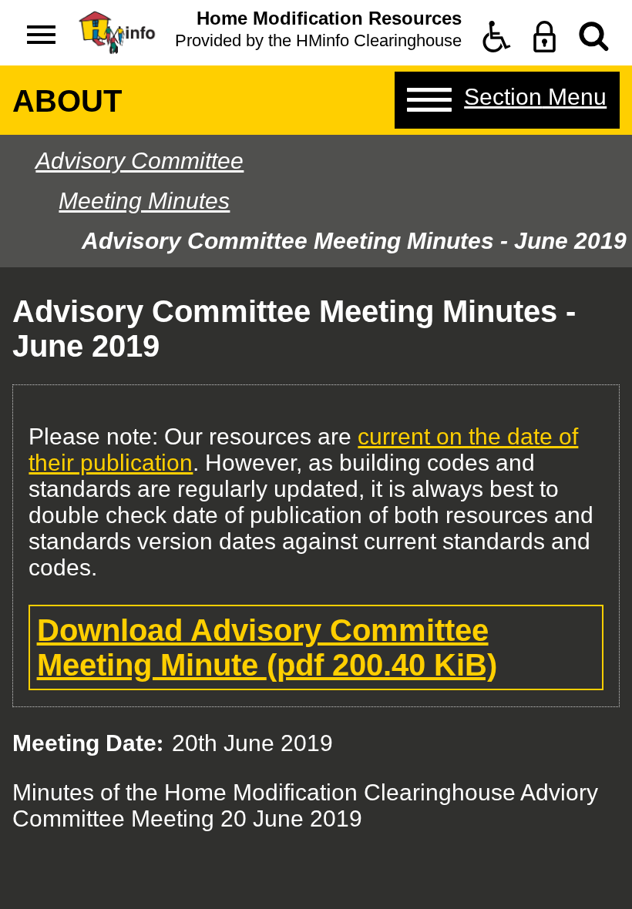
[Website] (594, 36)
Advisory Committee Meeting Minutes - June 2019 (354, 240)
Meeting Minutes (144, 200)
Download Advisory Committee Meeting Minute (267, 647)
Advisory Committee (139, 160)
